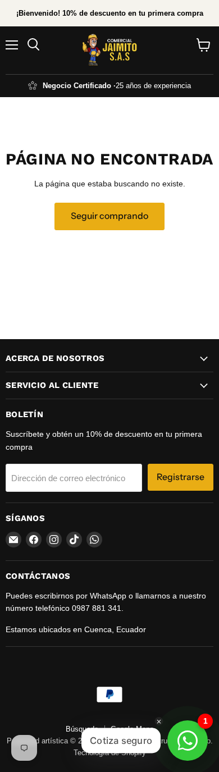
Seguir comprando (109, 216)
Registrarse (180, 477)
